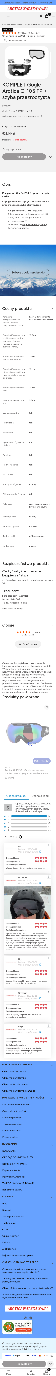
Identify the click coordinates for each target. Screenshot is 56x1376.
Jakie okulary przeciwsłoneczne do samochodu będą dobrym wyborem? (27, 1296)
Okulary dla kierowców (14, 1071)
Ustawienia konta (11, 1130)
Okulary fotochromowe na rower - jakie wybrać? (27, 1288)
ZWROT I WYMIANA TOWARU (18, 1183)
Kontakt (6, 1209)
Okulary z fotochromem (15, 1084)
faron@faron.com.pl (12, 608)
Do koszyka (39, 761)
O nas (5, 1229)
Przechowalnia (10, 1136)
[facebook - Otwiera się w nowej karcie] (31, 1318)
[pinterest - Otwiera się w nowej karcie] (25, 1318)
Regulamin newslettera (14, 1163)
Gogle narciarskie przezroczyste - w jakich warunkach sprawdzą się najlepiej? (24, 1271)
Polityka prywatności (13, 1176)
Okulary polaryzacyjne (14, 1077)
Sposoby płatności (12, 1117)
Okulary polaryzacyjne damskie (18, 1090)
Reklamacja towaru (12, 1189)
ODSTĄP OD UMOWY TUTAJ (18, 1157)
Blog (4, 1203)
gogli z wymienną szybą (34, 224)
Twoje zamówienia (12, 1124)
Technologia (9, 1222)
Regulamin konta (11, 1170)
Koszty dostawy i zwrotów (15, 1104)
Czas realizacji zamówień (15, 1111)
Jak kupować (9, 1248)
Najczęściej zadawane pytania (17, 1255)
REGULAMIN (9, 1150)
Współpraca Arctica (13, 1216)
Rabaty (6, 1242)
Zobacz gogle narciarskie (28, 272)
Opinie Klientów (10, 1235)
